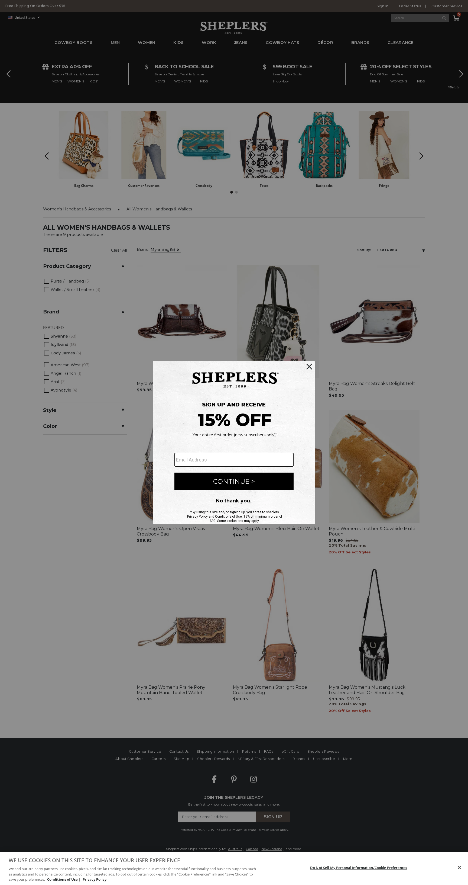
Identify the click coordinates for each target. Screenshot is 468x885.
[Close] (459, 868)
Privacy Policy (94, 879)
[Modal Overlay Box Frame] (234, 442)
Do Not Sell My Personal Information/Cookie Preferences (358, 867)
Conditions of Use (62, 879)
